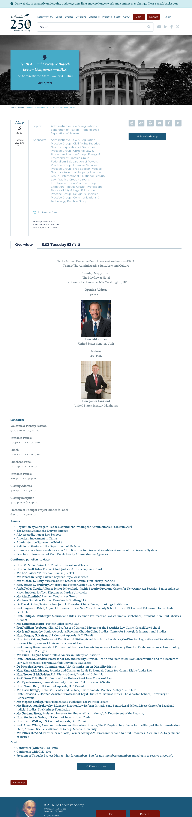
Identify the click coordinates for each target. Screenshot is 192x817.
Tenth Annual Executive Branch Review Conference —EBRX (50, 108)
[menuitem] (45, 17)
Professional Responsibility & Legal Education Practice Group (77, 190)
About (126, 16)
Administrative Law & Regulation (73, 126)
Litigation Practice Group (68, 186)
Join (138, 16)
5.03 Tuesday (54, 244)
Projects (107, 16)
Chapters (94, 16)
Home (13, 108)
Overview (24, 244)
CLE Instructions (96, 766)
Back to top (18, 782)
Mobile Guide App (147, 136)
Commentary (45, 16)
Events (69, 16)
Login (168, 16)
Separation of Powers (65, 129)
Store (117, 16)
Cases (59, 16)
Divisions (81, 16)
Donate (153, 16)
